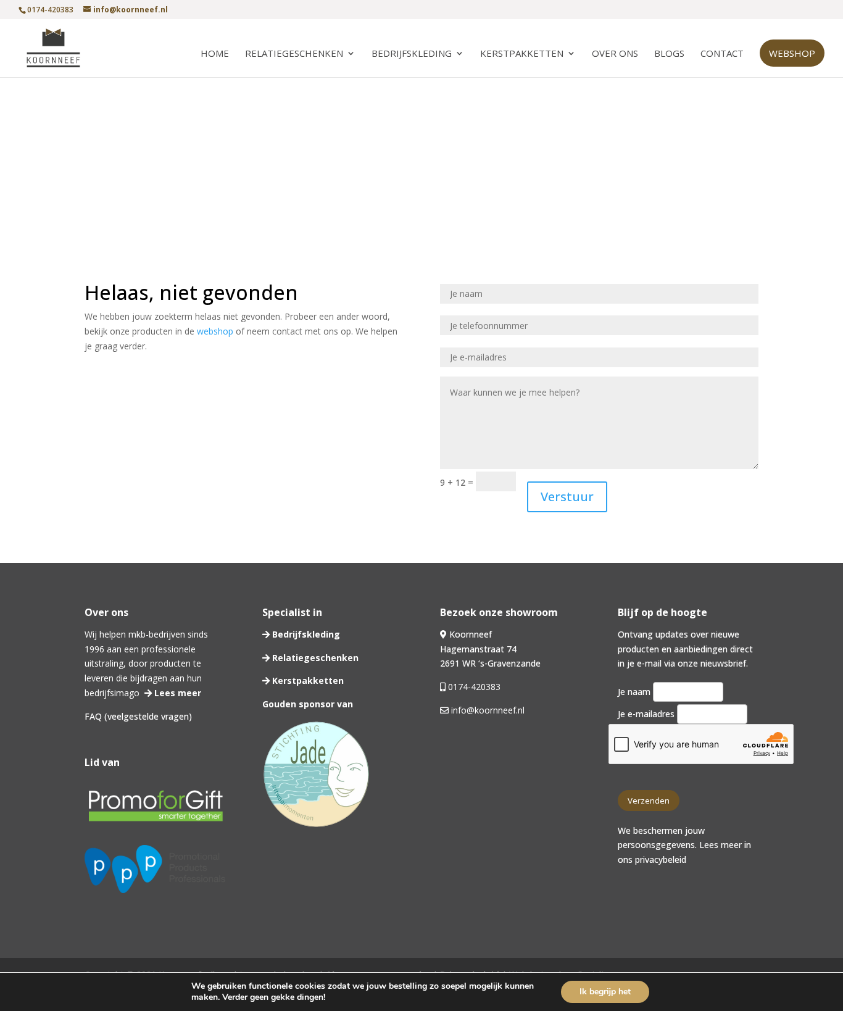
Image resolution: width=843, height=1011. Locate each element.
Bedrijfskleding (412, 54)
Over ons (615, 54)
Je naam (635, 691)
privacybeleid (660, 859)
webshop (215, 331)
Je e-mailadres (647, 714)
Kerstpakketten (521, 54)
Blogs (669, 54)
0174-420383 (474, 687)
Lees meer (176, 693)
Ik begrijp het (605, 991)
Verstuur (567, 496)
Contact (722, 54)
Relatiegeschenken (294, 54)
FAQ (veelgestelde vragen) (138, 716)
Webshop (792, 53)
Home (215, 54)
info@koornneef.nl (487, 710)
